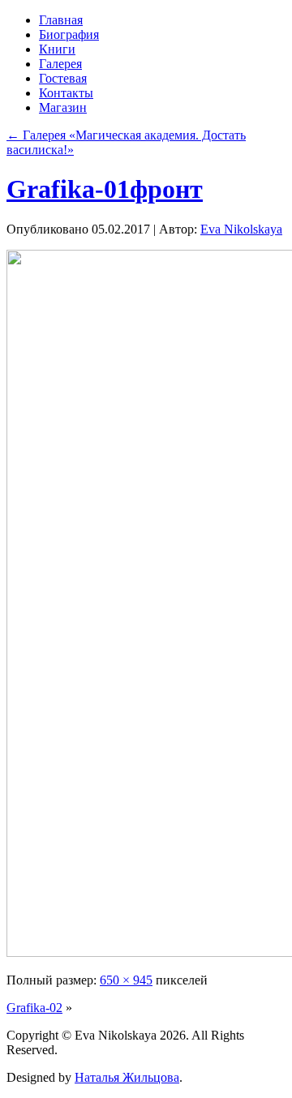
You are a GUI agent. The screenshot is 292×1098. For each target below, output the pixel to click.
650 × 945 (126, 980)
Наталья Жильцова (127, 1077)
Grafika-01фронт (104, 189)
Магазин (63, 107)
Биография (69, 34)
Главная (61, 20)
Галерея (60, 64)
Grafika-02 (34, 1007)
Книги (57, 49)
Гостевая (63, 78)
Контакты (66, 93)
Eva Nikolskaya (241, 229)
